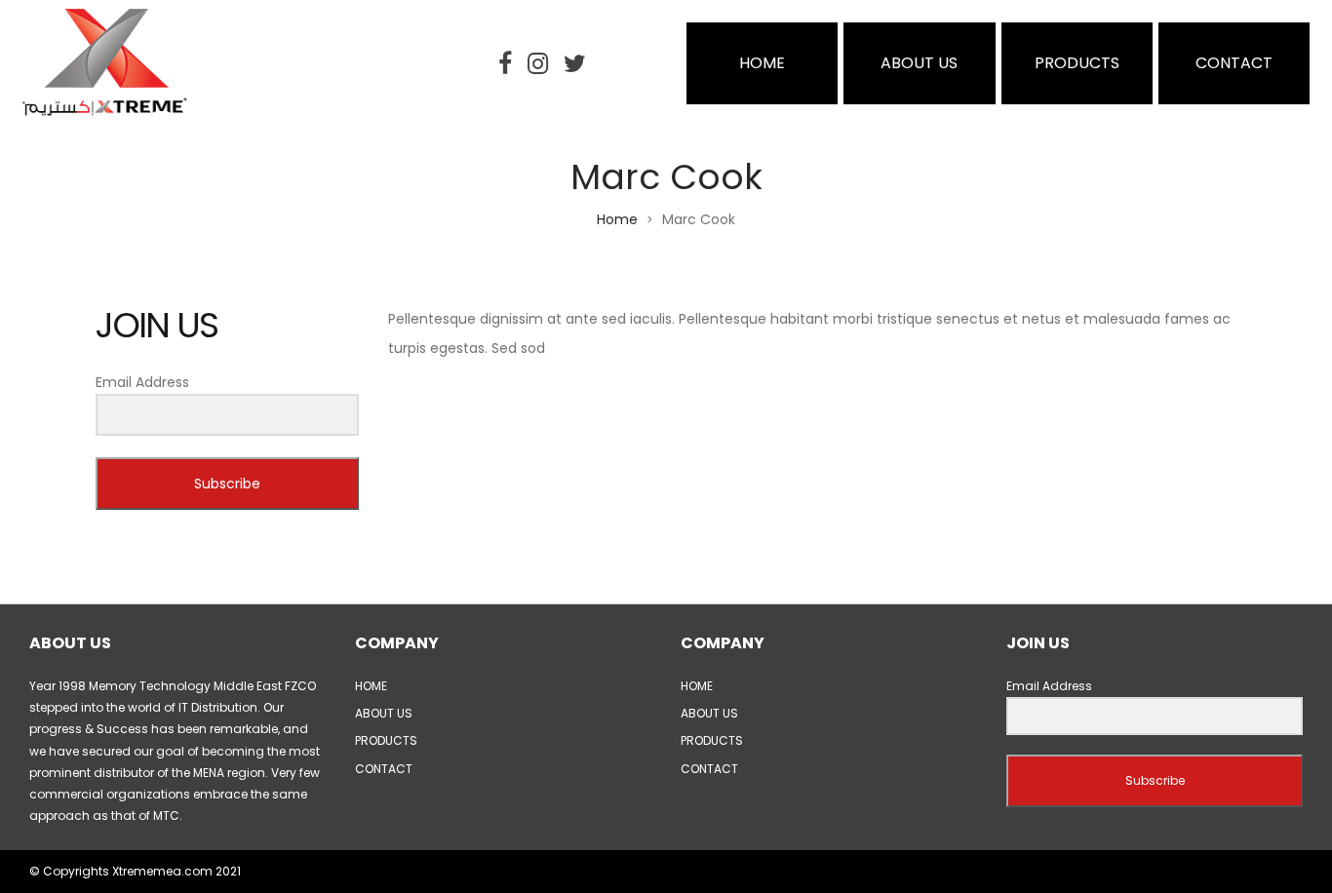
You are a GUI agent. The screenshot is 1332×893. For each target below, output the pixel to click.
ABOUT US (919, 63)
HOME (762, 63)
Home (617, 219)
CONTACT (1234, 63)
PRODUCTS (1077, 63)
